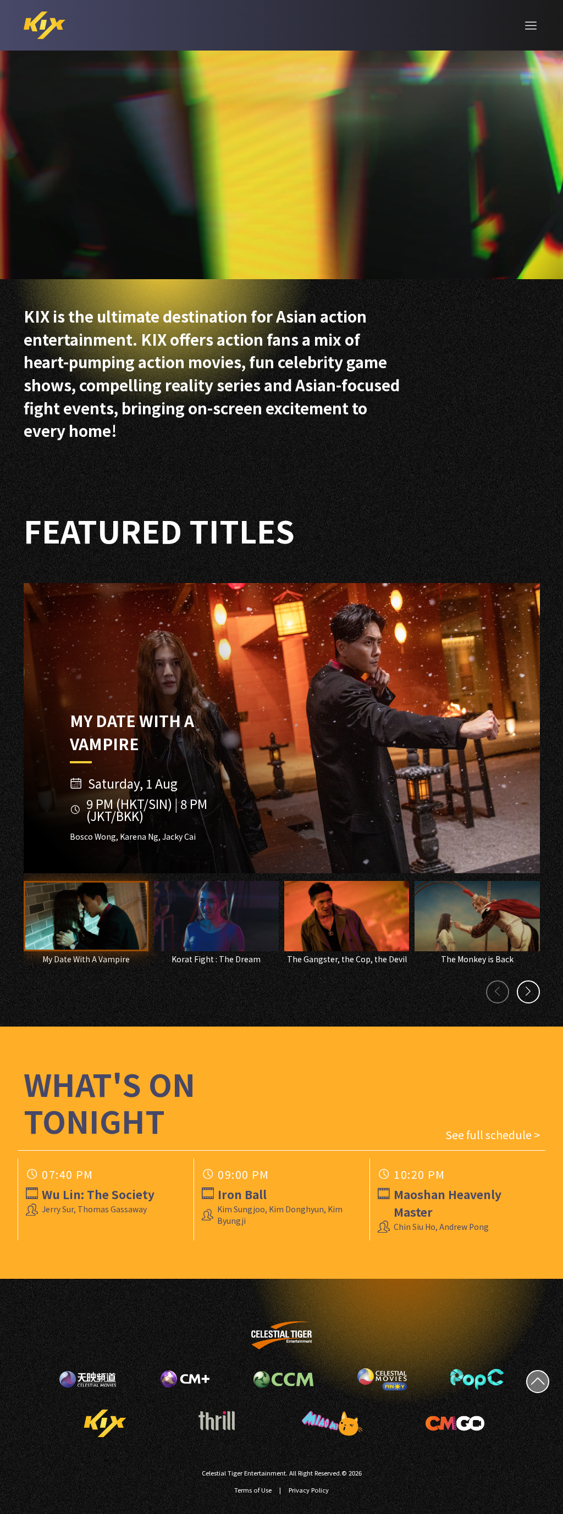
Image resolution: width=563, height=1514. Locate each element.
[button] (497, 991)
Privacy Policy (309, 1489)
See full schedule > (492, 1135)
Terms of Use (253, 1489)
